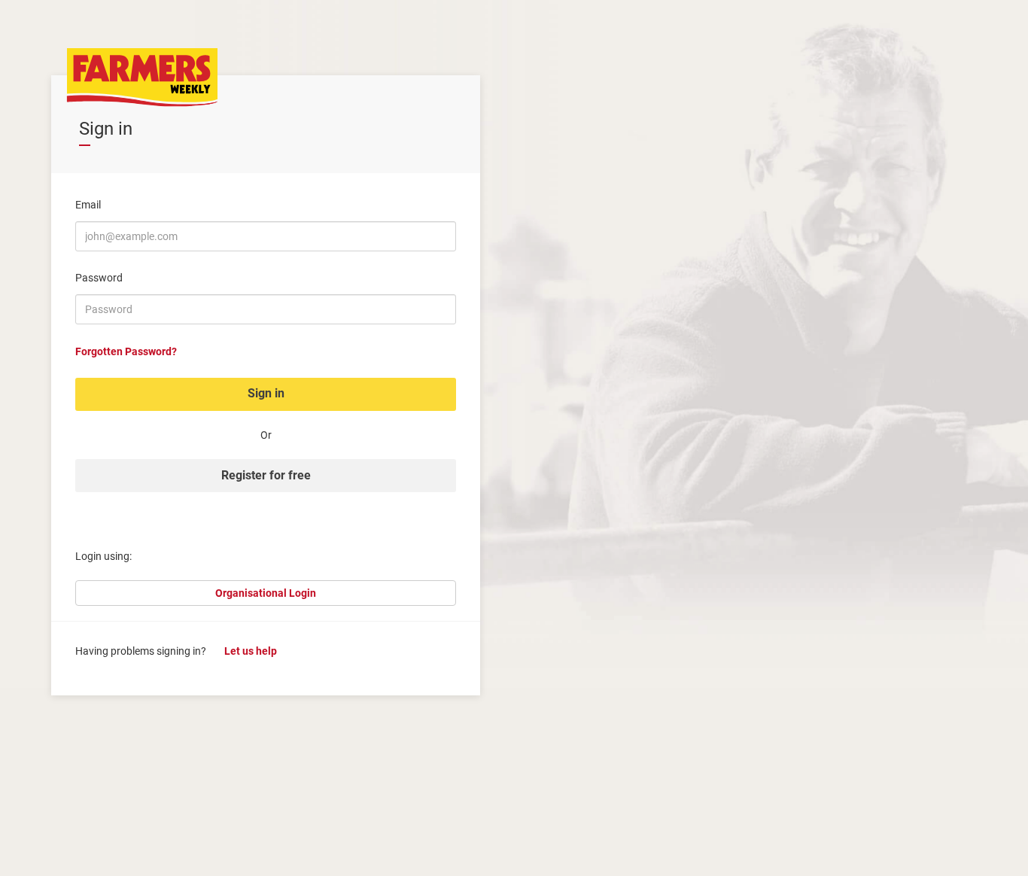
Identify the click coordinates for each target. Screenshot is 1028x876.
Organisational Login (265, 593)
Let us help (250, 651)
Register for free (266, 475)
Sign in (266, 393)
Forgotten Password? (126, 351)
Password (99, 278)
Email (88, 205)
